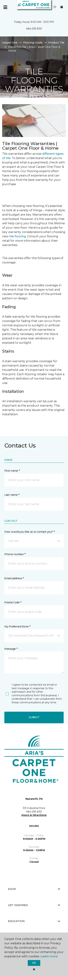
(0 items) (61, 7)
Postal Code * (12, 602)
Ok (34, 962)
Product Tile (56, 42)
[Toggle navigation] (5, 7)
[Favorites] (54, 7)
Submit (34, 717)
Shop (12, 889)
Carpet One (9, 42)
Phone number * (15, 554)
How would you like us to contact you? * (29, 531)
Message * (10, 649)
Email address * (14, 578)
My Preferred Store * (17, 626)
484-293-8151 (34, 28)
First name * (12, 470)
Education (16, 921)
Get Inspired (18, 905)
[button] (34, 541)
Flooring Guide (32, 42)
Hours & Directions (34, 815)
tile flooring (17, 236)
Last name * (11, 495)
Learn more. (49, 956)
